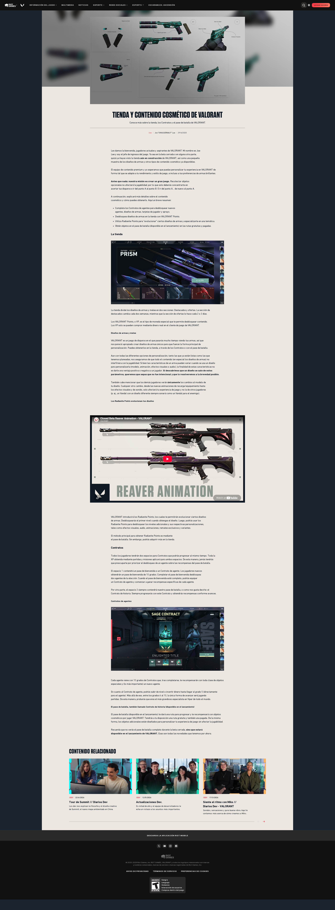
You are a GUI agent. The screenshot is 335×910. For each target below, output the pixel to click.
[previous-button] (258, 821)
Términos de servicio (165, 871)
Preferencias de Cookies (195, 871)
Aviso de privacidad (137, 871)
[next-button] (264, 821)
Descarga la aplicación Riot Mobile (167, 835)
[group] (167, 787)
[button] (150, 132)
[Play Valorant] (22, 5)
